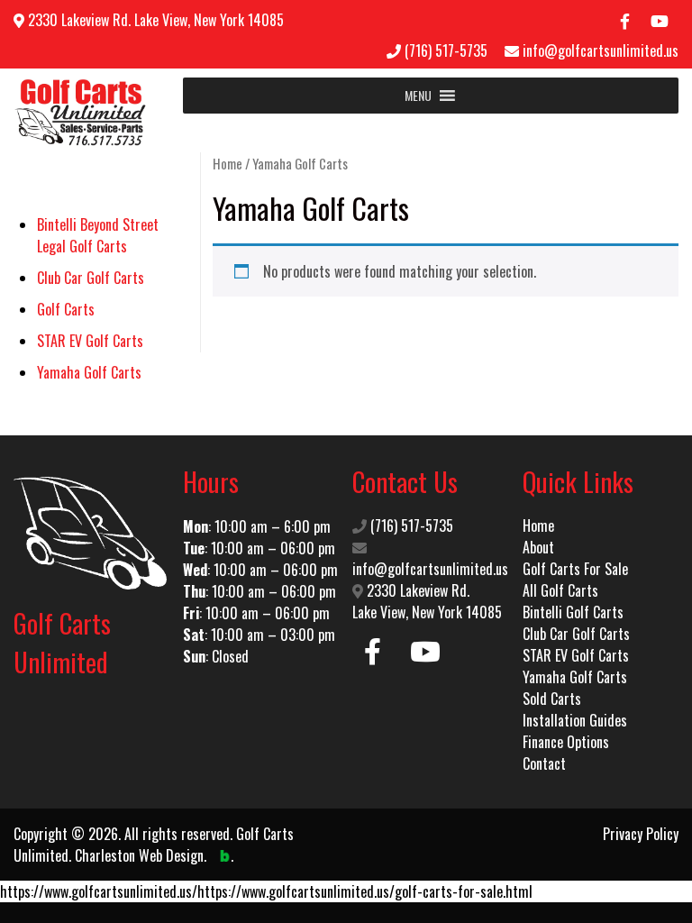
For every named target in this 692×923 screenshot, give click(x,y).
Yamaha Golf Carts (575, 677)
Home (227, 163)
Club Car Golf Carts (576, 633)
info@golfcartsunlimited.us (600, 50)
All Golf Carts (560, 590)
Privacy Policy (640, 834)
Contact (544, 763)
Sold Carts (552, 698)
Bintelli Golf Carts (573, 612)
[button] (418, 96)
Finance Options (566, 742)
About (538, 547)
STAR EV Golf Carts (576, 655)
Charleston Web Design (139, 855)
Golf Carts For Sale (575, 569)
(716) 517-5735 (446, 50)
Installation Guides (575, 720)
